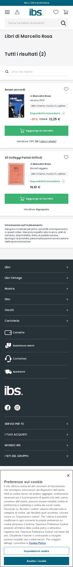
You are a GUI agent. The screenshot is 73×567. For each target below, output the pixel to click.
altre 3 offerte (47, 141)
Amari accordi (15, 90)
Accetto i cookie (36, 561)
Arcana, (34, 100)
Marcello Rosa (42, 96)
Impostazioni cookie (36, 551)
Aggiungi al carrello (39, 130)
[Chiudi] (68, 475)
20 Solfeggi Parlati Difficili (23, 158)
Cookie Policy (37, 543)
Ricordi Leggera (38, 168)
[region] (36, 518)
